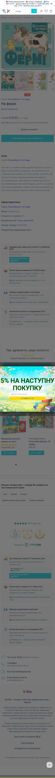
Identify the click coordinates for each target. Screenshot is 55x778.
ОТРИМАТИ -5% (27, 398)
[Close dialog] (52, 368)
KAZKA (9, 11)
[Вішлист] (46, 11)
